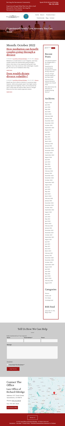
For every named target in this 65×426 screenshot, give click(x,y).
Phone (43, 337)
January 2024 (48, 173)
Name (8, 337)
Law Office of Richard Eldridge (20, 58)
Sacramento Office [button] (12, 407)
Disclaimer (10, 361)
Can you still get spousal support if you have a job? (50, 75)
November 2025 (49, 123)
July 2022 (47, 214)
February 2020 (49, 280)
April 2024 (47, 166)
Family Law (48, 295)
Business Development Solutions (40, 423)
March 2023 (48, 196)
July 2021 (47, 242)
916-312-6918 (54, 4)
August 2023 (48, 184)
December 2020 (49, 257)
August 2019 (48, 283)
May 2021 (47, 246)
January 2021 (48, 255)
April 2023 (47, 194)
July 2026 (47, 105)
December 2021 (49, 230)
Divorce (36, 58)
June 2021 (47, 244)
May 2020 (47, 273)
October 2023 (48, 180)
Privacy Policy (26, 423)
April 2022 (47, 221)
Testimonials (40, 18)
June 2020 (47, 271)
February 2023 (49, 198)
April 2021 (47, 248)
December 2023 (49, 175)
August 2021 (48, 239)
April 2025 (47, 139)
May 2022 (47, 219)
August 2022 (48, 212)
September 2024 (49, 155)
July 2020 (47, 269)
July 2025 (47, 132)
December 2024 (49, 148)
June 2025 (47, 134)
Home (37, 15)
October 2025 (48, 125)
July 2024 (47, 159)
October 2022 (48, 207)
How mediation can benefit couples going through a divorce (22, 51)
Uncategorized (49, 300)
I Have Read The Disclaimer (16, 364)
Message (9, 344)
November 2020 (49, 260)
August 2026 (48, 102)
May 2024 (47, 164)
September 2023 (49, 182)
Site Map (18, 423)
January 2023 (48, 200)
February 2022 (49, 226)
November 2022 (49, 205)
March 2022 (48, 223)
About (42, 15)
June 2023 (47, 189)
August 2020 (48, 267)
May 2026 (47, 109)
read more (9, 70)
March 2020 (48, 278)
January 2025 (48, 146)
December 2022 (49, 203)
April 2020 (47, 276)
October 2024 (48, 152)
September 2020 (49, 264)
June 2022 (47, 216)
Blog (47, 18)
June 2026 (47, 107)
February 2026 (49, 116)
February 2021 (49, 253)
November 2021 (49, 232)
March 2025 (48, 141)
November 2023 (49, 178)
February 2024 (49, 171)
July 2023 (47, 187)
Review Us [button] (32, 417)
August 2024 (48, 157)
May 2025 (47, 137)
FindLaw (53, 423)
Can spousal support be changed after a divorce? (50, 62)
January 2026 (48, 118)
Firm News (48, 298)
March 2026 (48, 114)
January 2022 (48, 228)
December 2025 (49, 121)
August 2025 (48, 130)
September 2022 (49, 210)
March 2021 (48, 251)
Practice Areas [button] (50, 15)
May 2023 (47, 191)
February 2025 (49, 143)
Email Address (28, 337)
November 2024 (49, 150)
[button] (63, 417)
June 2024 (47, 162)
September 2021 (49, 237)
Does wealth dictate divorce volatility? (17, 75)
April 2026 (47, 111)
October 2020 (48, 262)
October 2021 (48, 235)
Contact (52, 18)
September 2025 (49, 127)
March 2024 (48, 168)
